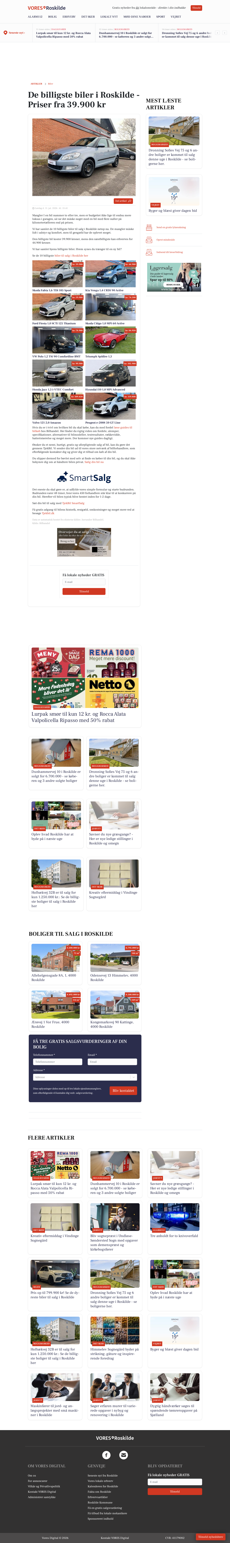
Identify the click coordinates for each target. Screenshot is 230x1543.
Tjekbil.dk (48, 513)
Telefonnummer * (44, 1055)
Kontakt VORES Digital (42, 1492)
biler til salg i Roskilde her (71, 255)
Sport (160, 17)
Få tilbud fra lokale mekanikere (107, 1513)
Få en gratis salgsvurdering (105, 1508)
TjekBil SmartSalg (73, 503)
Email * (92, 1055)
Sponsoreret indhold (100, 1519)
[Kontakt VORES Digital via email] (123, 1455)
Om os (32, 1475)
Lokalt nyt (109, 17)
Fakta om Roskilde (99, 1492)
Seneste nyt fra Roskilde (103, 1475)
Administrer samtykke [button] (42, 1497)
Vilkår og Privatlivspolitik (44, 1486)
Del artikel (121, 201)
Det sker (88, 17)
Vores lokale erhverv (100, 1481)
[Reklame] (84, 542)
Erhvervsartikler (98, 1497)
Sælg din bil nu (94, 462)
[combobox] (35, 1077)
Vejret (176, 17)
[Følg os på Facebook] (106, 1455)
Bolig (52, 17)
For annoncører (37, 1481)
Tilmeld (196, 8)
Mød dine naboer (137, 17)
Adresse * (39, 1070)
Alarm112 (35, 17)
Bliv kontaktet (123, 1090)
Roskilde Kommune (100, 1502)
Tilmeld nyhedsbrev (210, 1537)
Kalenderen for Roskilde (103, 1486)
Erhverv (69, 17)
